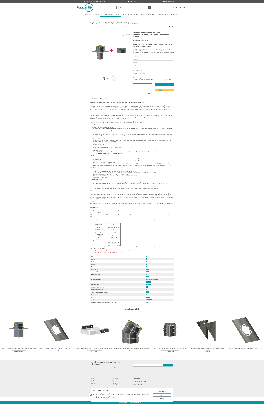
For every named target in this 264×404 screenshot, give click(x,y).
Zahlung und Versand (96, 381)
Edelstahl (147, 297)
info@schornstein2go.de (169, 1)
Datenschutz (102, 399)
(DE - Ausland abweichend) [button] (148, 79)
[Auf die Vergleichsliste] (124, 34)
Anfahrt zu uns (136, 387)
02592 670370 (132, 1)
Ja (146, 256)
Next (261, 333)
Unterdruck (148, 284)
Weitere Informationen (163, 93)
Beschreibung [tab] (94, 98)
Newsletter (93, 383)
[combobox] (153, 59)
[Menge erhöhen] (150, 85)
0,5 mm (147, 271)
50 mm (147, 292)
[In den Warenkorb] (91, 31)
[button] (173, 7)
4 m (147, 302)
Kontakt (92, 380)
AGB (113, 380)
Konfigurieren (162, 395)
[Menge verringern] (134, 85)
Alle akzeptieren (162, 391)
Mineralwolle (148, 281)
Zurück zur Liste (94, 22)
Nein (147, 261)
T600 (147, 266)
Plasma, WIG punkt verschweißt (152, 279)
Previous (3, 333)
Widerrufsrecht (115, 385)
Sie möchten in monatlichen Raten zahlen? (153, 93)
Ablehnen (162, 398)
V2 (146, 274)
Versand (144, 73)
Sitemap (114, 381)
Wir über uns (94, 378)
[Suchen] (149, 7)
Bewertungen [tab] (104, 98)
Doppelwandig (148, 299)
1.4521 (147, 269)
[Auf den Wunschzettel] (128, 34)
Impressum (95, 399)
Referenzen (174, 14)
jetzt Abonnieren (168, 365)
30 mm (147, 276)
